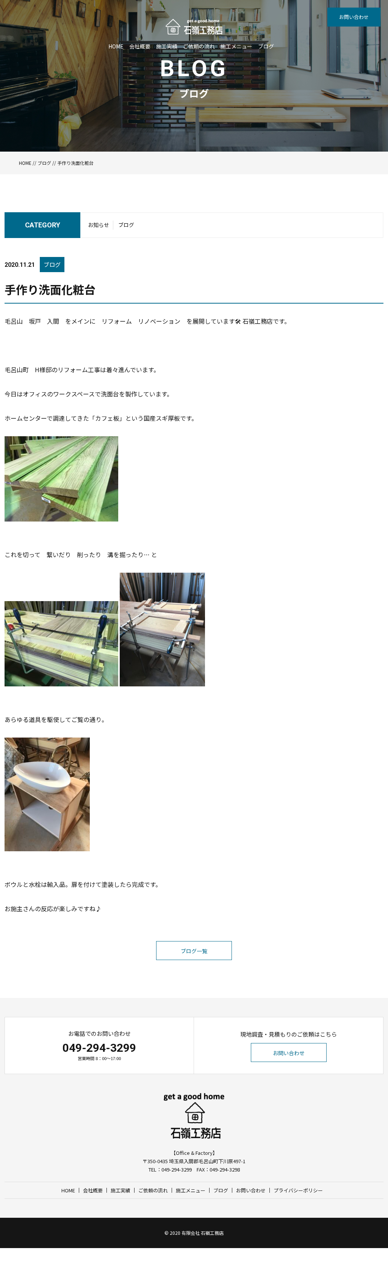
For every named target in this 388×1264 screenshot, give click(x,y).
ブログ (266, 46)
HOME (116, 46)
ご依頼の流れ (199, 46)
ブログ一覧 (194, 951)
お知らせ (98, 225)
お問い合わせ (354, 16)
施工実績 (166, 46)
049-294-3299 (99, 1047)
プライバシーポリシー (298, 1190)
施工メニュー (236, 46)
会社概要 (139, 46)
